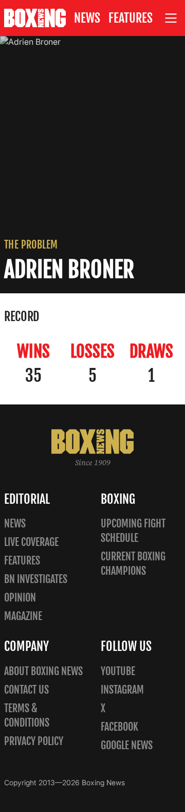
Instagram (122, 689)
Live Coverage (31, 542)
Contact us (26, 689)
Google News (127, 745)
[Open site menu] (171, 18)
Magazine (23, 616)
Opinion (20, 597)
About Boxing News (43, 671)
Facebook (119, 726)
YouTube (118, 671)
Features (130, 18)
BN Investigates (35, 579)
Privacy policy (33, 741)
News (87, 18)
